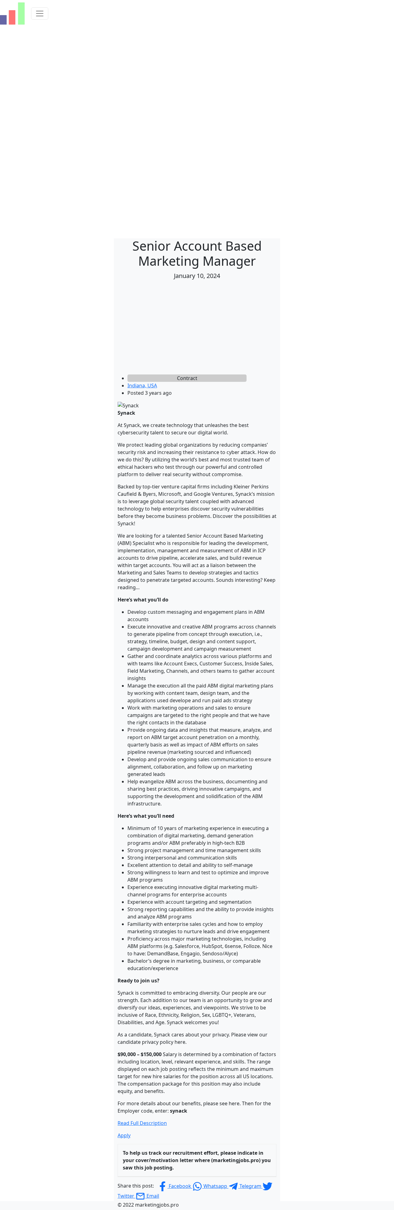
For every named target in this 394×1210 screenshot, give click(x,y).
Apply (124, 1135)
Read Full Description (142, 1123)
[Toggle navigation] (39, 13)
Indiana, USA (142, 385)
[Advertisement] (197, 328)
